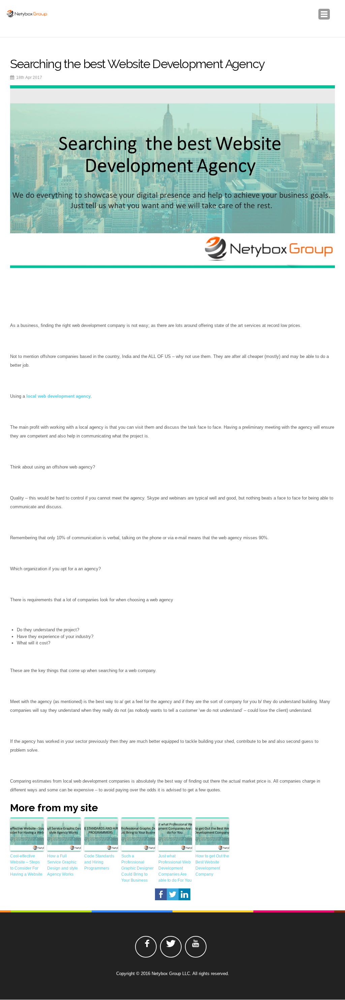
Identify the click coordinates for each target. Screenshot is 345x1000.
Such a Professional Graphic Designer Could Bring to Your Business (137, 868)
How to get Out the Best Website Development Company (212, 865)
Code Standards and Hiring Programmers (99, 862)
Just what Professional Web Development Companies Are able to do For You (175, 868)
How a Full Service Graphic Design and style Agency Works (62, 865)
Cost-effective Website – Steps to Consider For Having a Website (26, 865)
